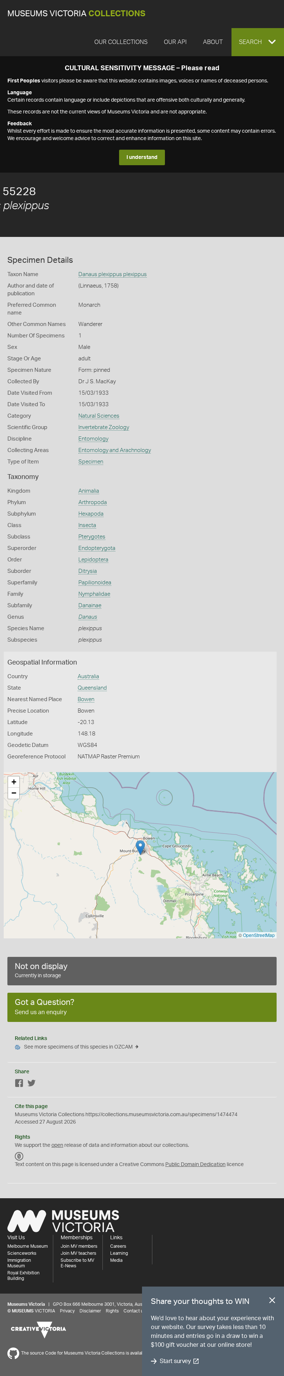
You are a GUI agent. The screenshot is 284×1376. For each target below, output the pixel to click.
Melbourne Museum (27, 1246)
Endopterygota (96, 548)
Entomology (93, 439)
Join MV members (79, 1246)
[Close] (272, 1301)
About (213, 42)
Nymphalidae (94, 594)
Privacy (67, 1311)
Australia (88, 676)
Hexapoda (91, 514)
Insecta (87, 525)
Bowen (86, 699)
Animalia (88, 491)
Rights (112, 1311)
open (57, 1145)
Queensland (92, 688)
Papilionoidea (94, 582)
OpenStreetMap (259, 935)
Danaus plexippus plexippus (112, 274)
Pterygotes (91, 537)
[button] (257, 42)
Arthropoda (92, 502)
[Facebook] (19, 1084)
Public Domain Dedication (195, 1164)
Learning (119, 1253)
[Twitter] (31, 1084)
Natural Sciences (98, 416)
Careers (118, 1246)
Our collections (121, 42)
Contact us (135, 1311)
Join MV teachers (78, 1253)
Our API (175, 42)
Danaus (87, 617)
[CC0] (19, 1156)
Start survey (175, 1361)
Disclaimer (90, 1311)
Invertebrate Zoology (103, 427)
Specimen (90, 462)
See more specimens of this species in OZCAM (78, 1047)
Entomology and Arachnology (114, 450)
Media (116, 1260)
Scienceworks (21, 1253)
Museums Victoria (76, 14)
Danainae (89, 605)
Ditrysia (87, 571)
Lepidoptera (93, 560)
